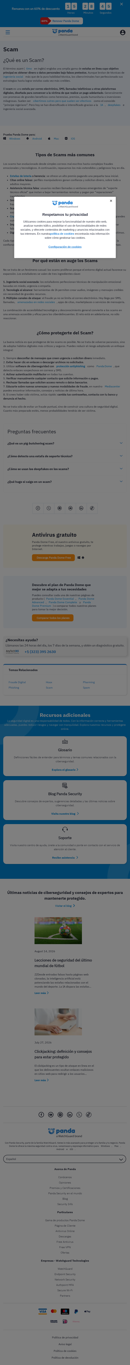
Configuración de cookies (65, 246)
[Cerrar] (111, 201)
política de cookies (62, 233)
